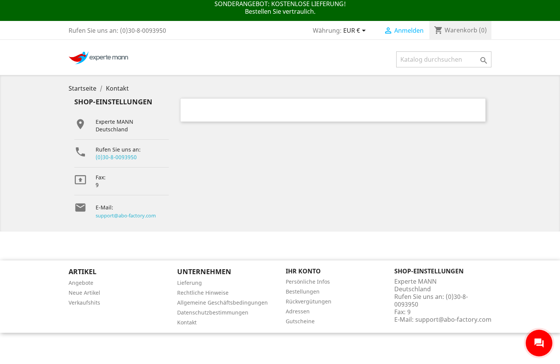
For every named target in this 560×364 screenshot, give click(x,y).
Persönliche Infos (308, 281)
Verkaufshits (84, 302)
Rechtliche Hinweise (203, 292)
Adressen (298, 311)
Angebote (81, 282)
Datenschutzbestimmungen (212, 312)
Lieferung (189, 282)
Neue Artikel (84, 292)
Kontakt (187, 322)
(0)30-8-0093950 (116, 157)
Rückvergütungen (308, 301)
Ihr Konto (303, 271)
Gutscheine (300, 321)
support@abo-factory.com (126, 215)
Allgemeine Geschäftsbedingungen (222, 302)
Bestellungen (303, 291)
